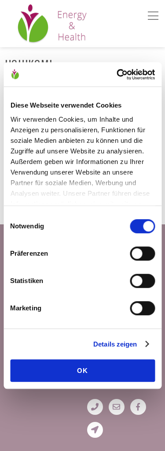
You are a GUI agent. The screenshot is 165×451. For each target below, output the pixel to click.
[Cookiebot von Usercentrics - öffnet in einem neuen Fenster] (117, 74)
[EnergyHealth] (33, 39)
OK (82, 370)
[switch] (142, 253)
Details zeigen (115, 344)
